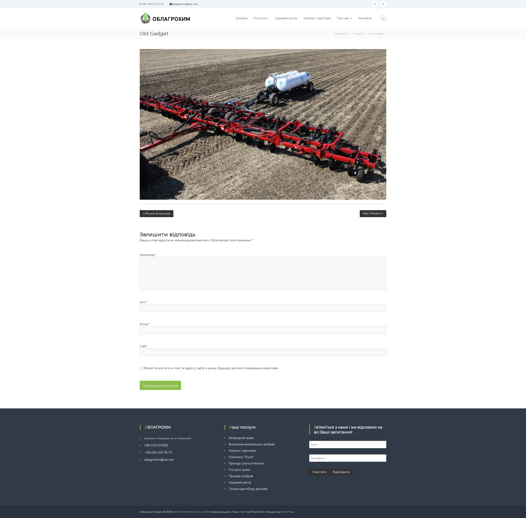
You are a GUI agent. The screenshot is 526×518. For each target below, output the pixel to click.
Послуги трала (239, 470)
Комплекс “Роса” (241, 457)
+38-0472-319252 (156, 445)
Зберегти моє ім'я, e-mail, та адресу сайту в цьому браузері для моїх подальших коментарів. (211, 368)
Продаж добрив (241, 476)
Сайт (143, 346)
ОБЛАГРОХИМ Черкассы (189, 511)
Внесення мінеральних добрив (252, 444)
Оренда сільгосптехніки (246, 463)
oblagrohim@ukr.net (159, 460)
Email (145, 324)
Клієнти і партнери (317, 18)
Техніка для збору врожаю (248, 489)
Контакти (365, 18)
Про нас (343, 18)
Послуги (260, 18)
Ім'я (143, 302)
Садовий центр (286, 18)
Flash (243, 511)
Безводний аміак (241, 438)
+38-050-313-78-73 (158, 452)
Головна (241, 18)
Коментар (148, 255)
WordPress (287, 511)
